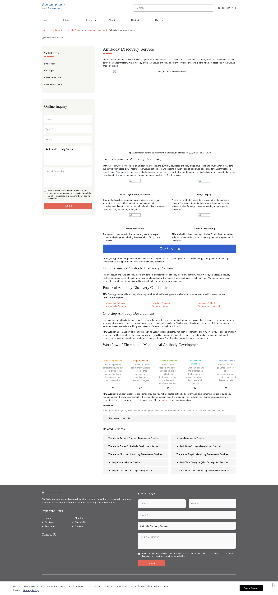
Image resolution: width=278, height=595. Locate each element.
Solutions (65, 20)
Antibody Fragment (161, 306)
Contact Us (136, 20)
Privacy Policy (31, 590)
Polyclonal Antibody (161, 303)
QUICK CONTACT (227, 8)
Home (45, 20)
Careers (159, 20)
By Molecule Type (53, 77)
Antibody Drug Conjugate (209, 306)
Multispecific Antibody (116, 306)
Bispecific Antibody (207, 303)
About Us (113, 20)
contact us (166, 400)
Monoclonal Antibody (115, 303)
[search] (210, 8)
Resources (90, 20)
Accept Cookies (251, 588)
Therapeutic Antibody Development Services (84, 30)
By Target (49, 70)
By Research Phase (54, 84)
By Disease (50, 63)
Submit (68, 205)
